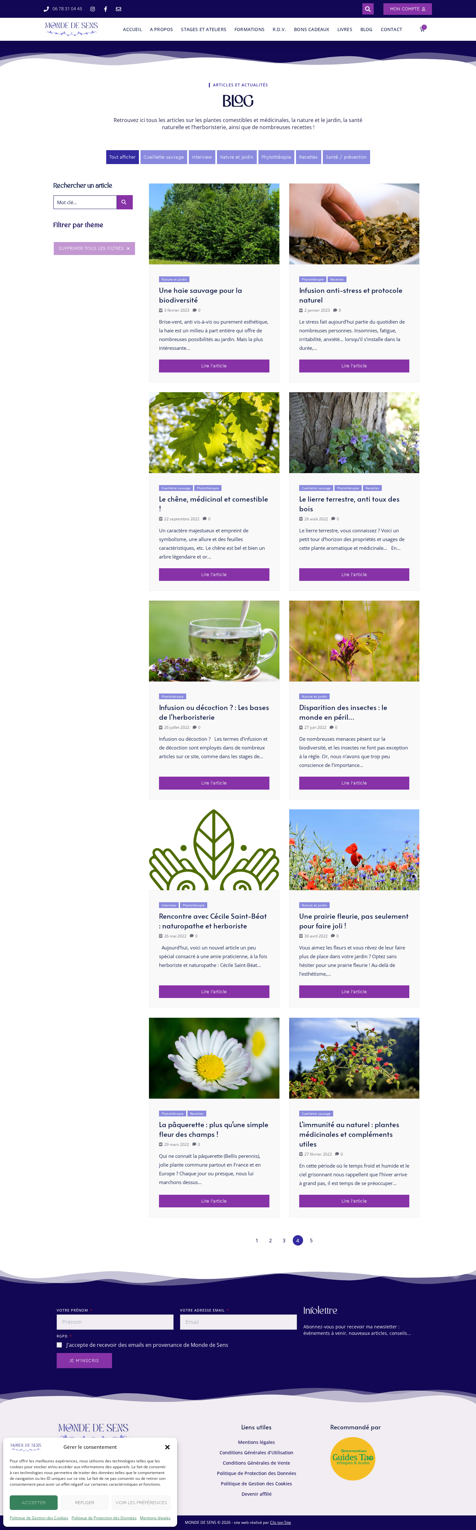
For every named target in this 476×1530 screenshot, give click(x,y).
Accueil (132, 29)
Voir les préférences (141, 1502)
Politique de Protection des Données (104, 1518)
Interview (169, 905)
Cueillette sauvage (176, 488)
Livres (344, 29)
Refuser (84, 1502)
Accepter (34, 1502)
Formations (249, 29)
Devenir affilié (257, 1494)
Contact (391, 29)
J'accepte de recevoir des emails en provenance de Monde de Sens (147, 1344)
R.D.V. (279, 29)
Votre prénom (73, 1310)
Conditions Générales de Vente (256, 1463)
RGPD (63, 1336)
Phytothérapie (313, 279)
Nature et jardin (174, 279)
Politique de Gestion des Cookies (39, 1518)
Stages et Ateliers (203, 29)
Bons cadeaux (311, 29)
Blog (366, 29)
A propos (161, 29)
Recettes (337, 279)
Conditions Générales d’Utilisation (256, 1452)
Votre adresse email (203, 1310)
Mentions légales (155, 1518)
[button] (167, 1447)
